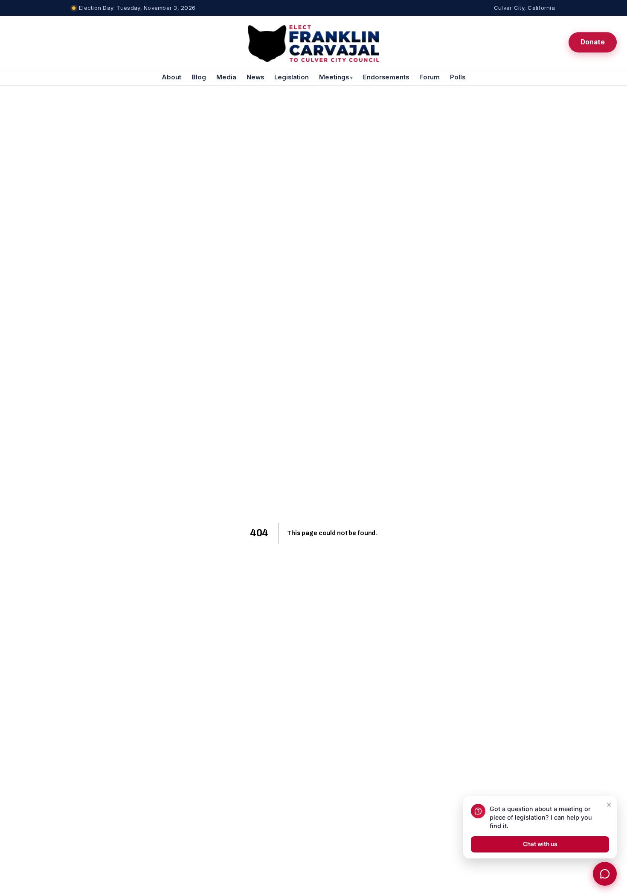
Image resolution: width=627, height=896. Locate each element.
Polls (457, 77)
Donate (593, 42)
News (255, 77)
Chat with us (540, 844)
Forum (429, 77)
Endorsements (386, 77)
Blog (199, 77)
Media (226, 77)
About (171, 77)
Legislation (291, 77)
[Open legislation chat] (605, 874)
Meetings (336, 77)
